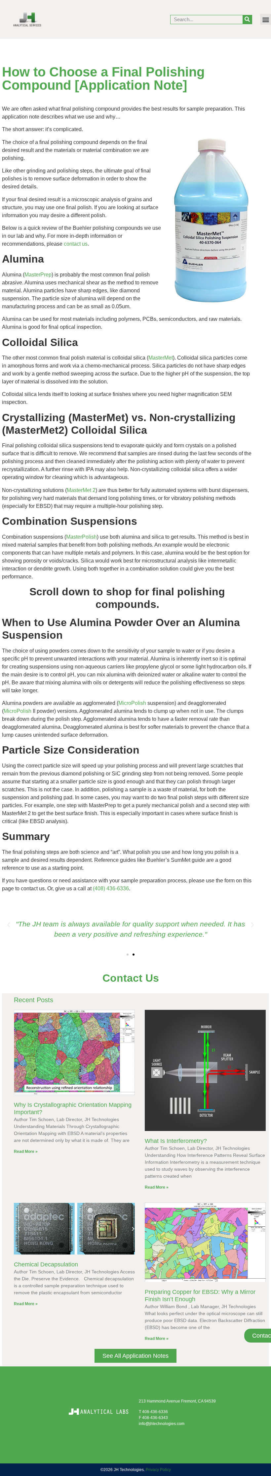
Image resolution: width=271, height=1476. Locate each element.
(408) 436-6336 (111, 888)
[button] (265, 19)
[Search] (247, 19)
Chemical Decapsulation (46, 1264)
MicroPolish (132, 703)
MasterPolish (81, 537)
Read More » (26, 1151)
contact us (76, 244)
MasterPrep (38, 274)
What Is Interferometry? (176, 1141)
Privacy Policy (158, 1469)
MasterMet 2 (81, 490)
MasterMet (160, 358)
